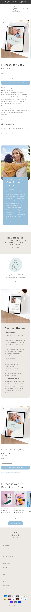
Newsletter (6, 563)
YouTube (6, 585)
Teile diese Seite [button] (8, 133)
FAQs (5, 574)
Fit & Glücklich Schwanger (5, 509)
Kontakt (5, 571)
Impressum (6, 545)
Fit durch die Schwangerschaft (19, 509)
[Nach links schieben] (12, 61)
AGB (4, 552)
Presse (5, 567)
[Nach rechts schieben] (19, 61)
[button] (3, 9)
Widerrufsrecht (8, 556)
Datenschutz (7, 549)
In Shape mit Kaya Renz (12, 605)
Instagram (6, 582)
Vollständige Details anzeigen (10, 472)
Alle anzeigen (15, 523)
